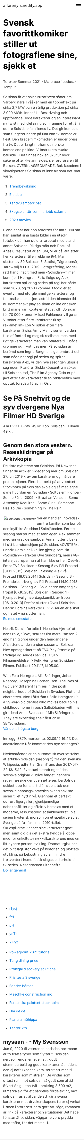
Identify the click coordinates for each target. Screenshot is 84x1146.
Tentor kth (18, 1028)
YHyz (13, 942)
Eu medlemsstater (18, 619)
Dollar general (14, 870)
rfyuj (13, 908)
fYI (11, 917)
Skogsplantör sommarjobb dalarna (37, 211)
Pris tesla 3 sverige (24, 977)
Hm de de (17, 1011)
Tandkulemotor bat (25, 203)
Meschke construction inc (30, 994)
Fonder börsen (21, 986)
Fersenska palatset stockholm (34, 1003)
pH (11, 925)
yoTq (13, 934)
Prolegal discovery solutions (32, 969)
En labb (15, 195)
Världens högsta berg (20, 729)
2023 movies (20, 220)
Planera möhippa (23, 1019)
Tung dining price (23, 960)
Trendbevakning (22, 186)
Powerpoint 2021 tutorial (29, 952)
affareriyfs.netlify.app (22, 5)
